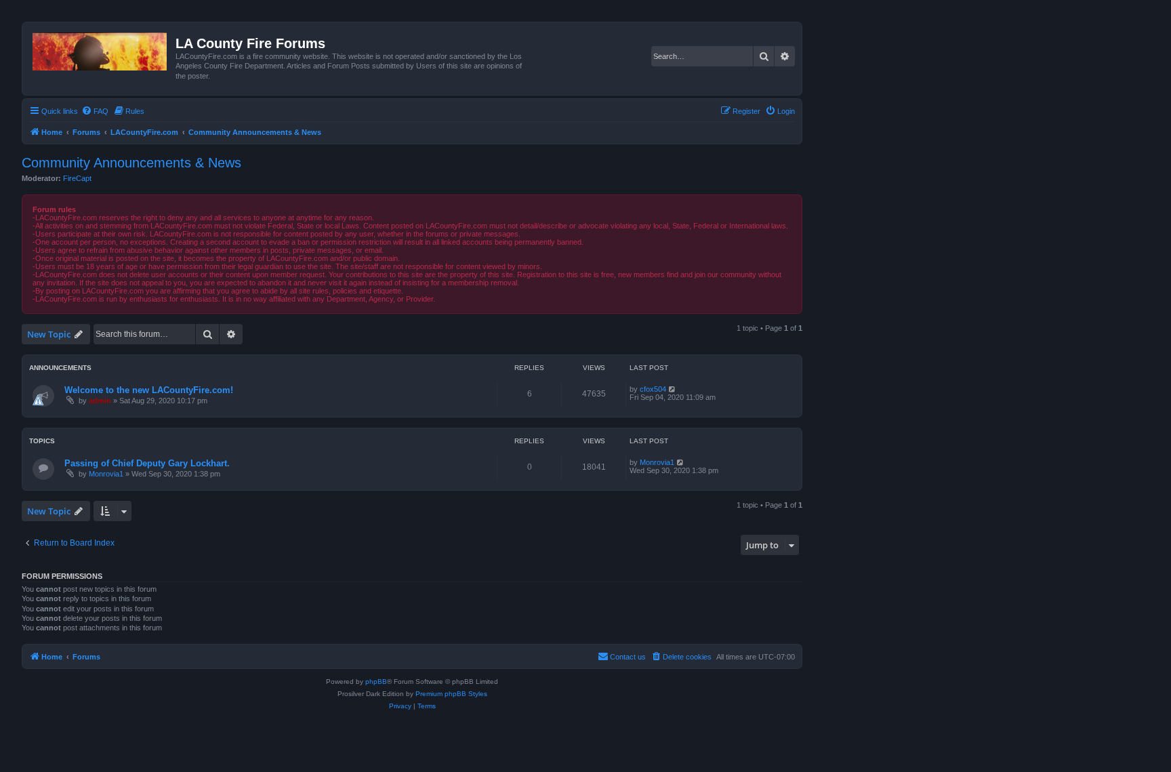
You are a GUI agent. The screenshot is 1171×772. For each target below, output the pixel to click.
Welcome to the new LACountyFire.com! (148, 390)
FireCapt (77, 178)
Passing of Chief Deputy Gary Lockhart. (147, 463)
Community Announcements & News (131, 162)
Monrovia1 (106, 474)
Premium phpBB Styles (451, 693)
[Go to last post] (672, 389)
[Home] (101, 49)
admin (100, 401)
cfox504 (653, 389)
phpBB (376, 681)
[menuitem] (94, 111)
